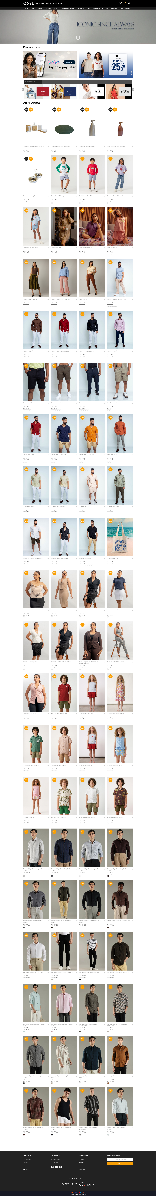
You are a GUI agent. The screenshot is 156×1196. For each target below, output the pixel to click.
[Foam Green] (112, 255)
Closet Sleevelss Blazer (29, 713)
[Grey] (24, 410)
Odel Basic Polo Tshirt (85, 558)
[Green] (108, 462)
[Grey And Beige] (108, 669)
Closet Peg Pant (83, 299)
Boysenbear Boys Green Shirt (31, 765)
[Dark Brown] (80, 669)
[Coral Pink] (110, 255)
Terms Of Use (82, 1166)
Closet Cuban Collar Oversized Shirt (61, 662)
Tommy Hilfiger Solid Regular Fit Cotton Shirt (34, 1025)
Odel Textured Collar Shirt (58, 455)
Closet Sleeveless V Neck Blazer (60, 610)
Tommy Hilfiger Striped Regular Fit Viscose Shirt (88, 1128)
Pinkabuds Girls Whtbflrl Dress (115, 713)
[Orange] (54, 462)
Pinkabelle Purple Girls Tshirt (115, 196)
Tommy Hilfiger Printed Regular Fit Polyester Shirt (88, 1025)
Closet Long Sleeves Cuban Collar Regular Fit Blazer (88, 662)
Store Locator (26, 1169)
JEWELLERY (81, 8)
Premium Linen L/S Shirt (29, 351)
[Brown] (80, 306)
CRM (24, 1173)
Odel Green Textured (29, 506)
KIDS (88, 8)
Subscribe (120, 1163)
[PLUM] (80, 255)
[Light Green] (110, 513)
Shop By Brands (57, 3)
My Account (81, 1159)
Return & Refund (27, 1159)
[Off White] (24, 669)
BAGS (55, 8)
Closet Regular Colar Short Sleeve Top (118, 610)
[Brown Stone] (92, 565)
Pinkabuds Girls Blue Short (114, 765)
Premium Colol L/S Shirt (113, 351)
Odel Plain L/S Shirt (112, 455)
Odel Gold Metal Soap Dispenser (116, 146)
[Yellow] (80, 462)
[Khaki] (28, 410)
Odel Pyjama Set (112, 247)
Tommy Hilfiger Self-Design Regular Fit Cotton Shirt (90, 921)
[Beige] (54, 255)
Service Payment (27, 1166)
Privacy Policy (82, 1169)
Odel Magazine (54, 1162)
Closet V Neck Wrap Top (30, 662)
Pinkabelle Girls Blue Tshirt (30, 247)
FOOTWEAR (48, 8)
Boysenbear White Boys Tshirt (59, 196)
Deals (38, 3)
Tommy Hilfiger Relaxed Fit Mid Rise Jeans (89, 973)
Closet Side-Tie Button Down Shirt (60, 299)
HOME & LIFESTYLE (98, 8)
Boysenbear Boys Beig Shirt (58, 765)
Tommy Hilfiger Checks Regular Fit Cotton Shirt (33, 869)
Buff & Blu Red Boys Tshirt (86, 196)
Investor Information (55, 1159)
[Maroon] (114, 306)
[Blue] (24, 255)
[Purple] (108, 203)
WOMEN (27, 8)
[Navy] (108, 306)
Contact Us (25, 1162)
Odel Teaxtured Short (113, 403)
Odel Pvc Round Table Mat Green (60, 146)
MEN (33, 8)
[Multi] (108, 1031)
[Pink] (24, 824)
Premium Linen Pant (85, 403)
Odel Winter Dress (56, 247)
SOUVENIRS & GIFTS (125, 8)
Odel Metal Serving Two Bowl (31, 196)
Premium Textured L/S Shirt (86, 351)
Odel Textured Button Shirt (86, 455)
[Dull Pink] (24, 721)
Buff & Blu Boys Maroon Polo (59, 713)
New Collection (46, 3)
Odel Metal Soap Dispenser (86, 146)
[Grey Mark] (116, 306)
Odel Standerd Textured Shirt (59, 558)
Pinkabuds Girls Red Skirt (86, 713)
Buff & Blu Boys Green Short (58, 817)
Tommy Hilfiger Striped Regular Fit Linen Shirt (62, 1076)
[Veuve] (90, 565)
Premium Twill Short (28, 403)
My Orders (81, 1162)
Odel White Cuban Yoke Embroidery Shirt (34, 558)
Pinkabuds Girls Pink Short (30, 817)
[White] (52, 203)
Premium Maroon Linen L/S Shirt (60, 351)
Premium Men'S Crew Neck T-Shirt (116, 299)
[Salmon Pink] (110, 358)
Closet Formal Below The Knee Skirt (89, 610)
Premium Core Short (57, 403)
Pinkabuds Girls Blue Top (86, 765)
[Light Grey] (58, 410)
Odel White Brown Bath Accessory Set (33, 146)
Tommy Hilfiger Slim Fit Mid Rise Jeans (62, 972)
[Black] (52, 255)
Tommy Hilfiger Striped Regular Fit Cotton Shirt (60, 869)
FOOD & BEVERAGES (111, 8)
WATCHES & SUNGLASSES (67, 8)
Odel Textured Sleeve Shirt (114, 506)
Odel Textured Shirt (28, 455)
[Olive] (24, 306)
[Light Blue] (52, 306)
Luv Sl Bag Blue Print (112, 558)
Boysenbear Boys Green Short (87, 817)
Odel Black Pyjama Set (85, 247)
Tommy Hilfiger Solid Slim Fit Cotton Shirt (118, 920)
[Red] (80, 203)
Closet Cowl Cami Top (29, 610)
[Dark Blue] (112, 306)
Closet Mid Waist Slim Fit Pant (115, 662)
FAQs (80, 1173)
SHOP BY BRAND (30, 82)
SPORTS (40, 8)
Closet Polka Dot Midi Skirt (30, 299)
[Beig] (52, 772)
